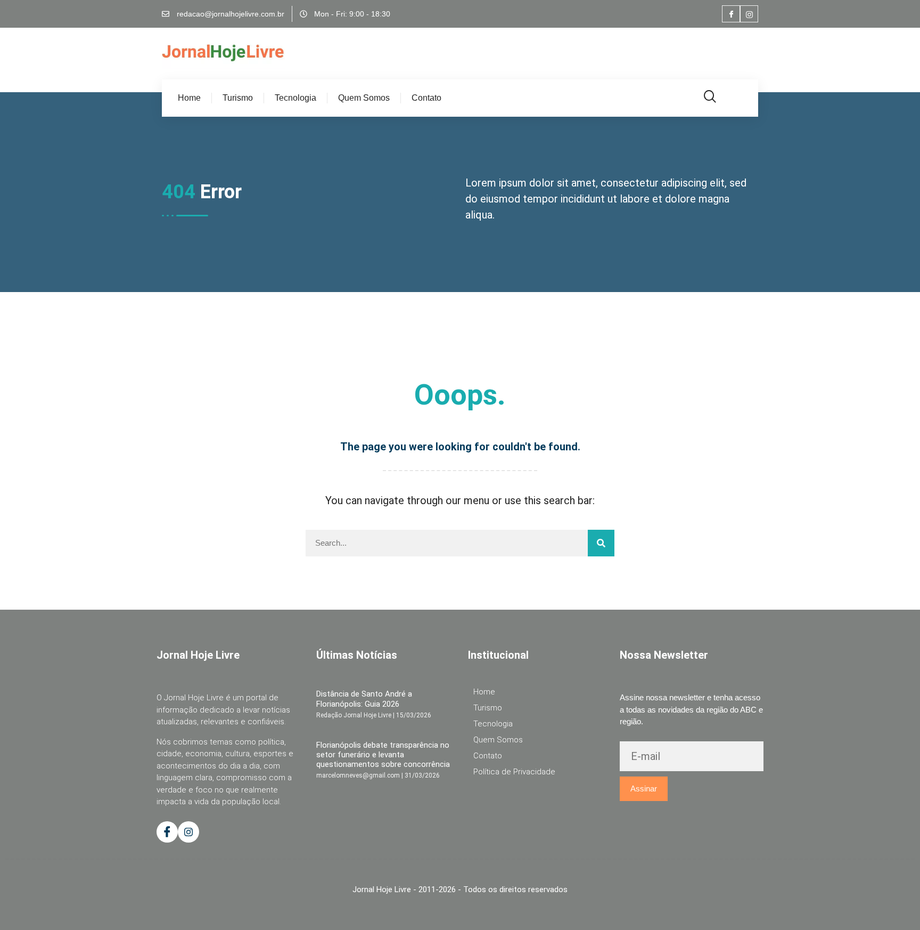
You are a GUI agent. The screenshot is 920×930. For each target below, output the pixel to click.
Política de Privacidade (514, 772)
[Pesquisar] (601, 543)
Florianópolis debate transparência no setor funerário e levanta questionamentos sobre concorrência (383, 755)
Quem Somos (364, 97)
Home (189, 97)
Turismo (238, 97)
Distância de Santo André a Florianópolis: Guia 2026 (364, 698)
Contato (426, 97)
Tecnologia (295, 97)
